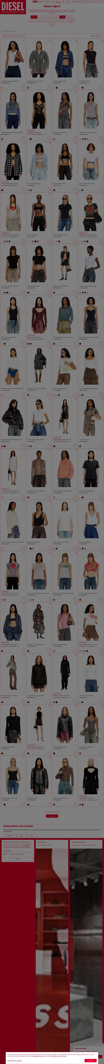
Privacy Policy (53, 1056)
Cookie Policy (62, 1056)
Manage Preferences (38, 1056)
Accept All (90, 1060)
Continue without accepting (14, 1060)
